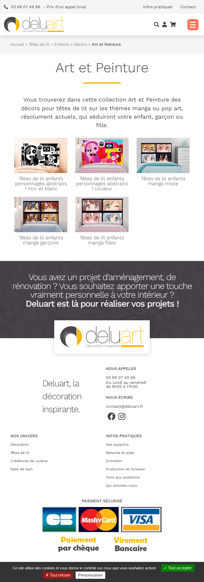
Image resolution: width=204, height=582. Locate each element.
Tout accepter (179, 568)
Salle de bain (21, 469)
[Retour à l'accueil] (34, 25)
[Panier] (173, 25)
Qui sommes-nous (121, 485)
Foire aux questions (123, 477)
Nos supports (117, 444)
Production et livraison (125, 469)
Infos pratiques (157, 6)
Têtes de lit (39, 44)
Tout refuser (59, 575)
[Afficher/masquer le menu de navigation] (193, 24)
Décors (80, 44)
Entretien (114, 461)
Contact (188, 6)
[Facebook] (111, 416)
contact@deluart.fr (124, 406)
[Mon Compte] (164, 25)
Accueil (17, 44)
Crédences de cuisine (29, 461)
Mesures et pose (120, 453)
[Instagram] (121, 416)
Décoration (19, 444)
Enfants (61, 44)
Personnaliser (90, 575)
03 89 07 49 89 (120, 377)
